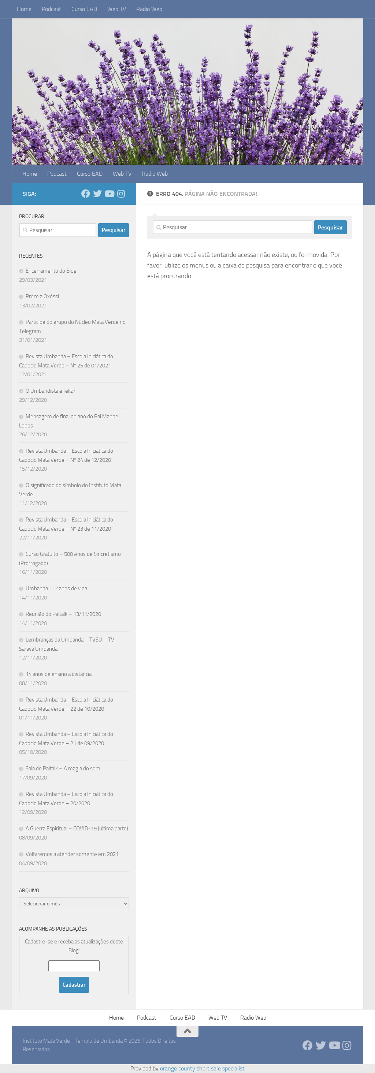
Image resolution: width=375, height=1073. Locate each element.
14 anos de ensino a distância (59, 674)
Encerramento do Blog (51, 271)
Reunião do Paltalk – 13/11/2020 (63, 614)
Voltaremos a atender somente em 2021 (72, 854)
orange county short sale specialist (202, 1068)
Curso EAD (84, 8)
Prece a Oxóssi (42, 296)
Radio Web (149, 8)
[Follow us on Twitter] (97, 193)
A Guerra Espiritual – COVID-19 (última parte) (77, 828)
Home (24, 8)
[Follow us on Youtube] (109, 193)
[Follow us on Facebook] (85, 193)
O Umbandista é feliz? (50, 391)
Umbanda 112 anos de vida (56, 588)
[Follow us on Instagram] (120, 193)
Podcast (51, 8)
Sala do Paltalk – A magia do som (63, 768)
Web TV (116, 8)
